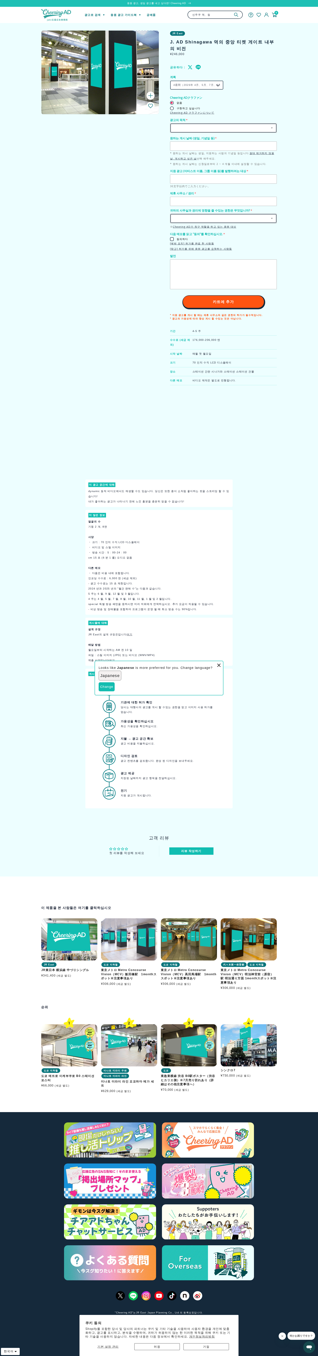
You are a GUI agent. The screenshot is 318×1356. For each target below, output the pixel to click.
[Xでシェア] (190, 67)
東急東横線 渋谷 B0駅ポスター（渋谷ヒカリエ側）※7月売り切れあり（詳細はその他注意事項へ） (188, 1080)
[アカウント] (266, 15)
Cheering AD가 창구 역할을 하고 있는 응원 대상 (204, 226)
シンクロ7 (228, 1070)
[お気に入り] (259, 15)
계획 (173, 77)
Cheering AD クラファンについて (192, 112)
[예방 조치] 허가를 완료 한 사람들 (192, 243)
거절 (206, 1346)
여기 (129, 634)
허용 (157, 1346)
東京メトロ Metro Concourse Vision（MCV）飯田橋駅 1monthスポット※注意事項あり (129, 974)
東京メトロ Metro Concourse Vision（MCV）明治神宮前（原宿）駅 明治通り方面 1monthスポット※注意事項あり (248, 976)
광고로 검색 (93, 14)
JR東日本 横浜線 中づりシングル (65, 970)
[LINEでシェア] (198, 67)
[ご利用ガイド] (250, 15)
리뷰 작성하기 (191, 851)
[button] (150, 106)
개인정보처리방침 (202, 1336)
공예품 (151, 14)
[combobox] (215, 15)
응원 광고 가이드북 (124, 14)
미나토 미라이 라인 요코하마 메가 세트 (127, 1083)
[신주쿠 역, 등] (236, 15)
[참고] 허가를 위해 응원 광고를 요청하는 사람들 (201, 249)
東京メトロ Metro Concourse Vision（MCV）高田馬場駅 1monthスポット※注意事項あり (188, 974)
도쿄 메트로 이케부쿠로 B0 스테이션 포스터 (67, 1078)
